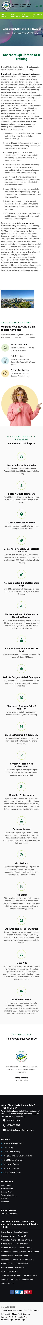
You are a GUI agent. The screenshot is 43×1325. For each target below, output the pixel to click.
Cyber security (3, 15)
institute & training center (21, 6)
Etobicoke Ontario (25, 1240)
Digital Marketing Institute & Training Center (20, 1310)
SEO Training (8, 1147)
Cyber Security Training (12, 1172)
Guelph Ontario (22, 1244)
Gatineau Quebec (7, 1244)
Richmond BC (20, 1267)
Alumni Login (20, 1320)
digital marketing (21, 4)
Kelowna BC (6, 1252)
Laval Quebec (33, 1252)
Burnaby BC (22, 1236)
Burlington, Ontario (8, 1236)
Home (7, 33)
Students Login (7, 1320)
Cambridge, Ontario (8, 1240)
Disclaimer (5, 1198)
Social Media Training (12, 1152)
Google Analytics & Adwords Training (18, 1156)
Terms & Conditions (8, 1195)
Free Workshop (25, 15)
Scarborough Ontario (31, 1275)
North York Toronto (27, 1260)
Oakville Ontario (7, 1264)
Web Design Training (11, 1164)
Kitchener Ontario (19, 1252)
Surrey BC (5, 1279)
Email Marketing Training (13, 1160)
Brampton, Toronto (21, 1232)
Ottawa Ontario (7, 1267)
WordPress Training (11, 1168)
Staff (11, 1317)
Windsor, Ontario (7, 1283)
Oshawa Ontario (22, 1264)
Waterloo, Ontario (28, 1279)
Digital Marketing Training (13, 1143)
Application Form (21, 1317)
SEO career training (8, 226)
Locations (5, 1202)
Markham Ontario (21, 1256)
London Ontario (7, 1256)
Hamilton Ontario (25, 1248)
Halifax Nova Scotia (8, 1248)
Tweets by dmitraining (9, 1214)
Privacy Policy (6, 1192)
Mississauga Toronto (9, 1260)
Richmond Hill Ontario (9, 1271)
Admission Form (7, 1185)
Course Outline (7, 1189)
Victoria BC (15, 1279)
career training (29, 74)
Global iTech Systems (21, 1314)
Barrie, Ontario (6, 1232)
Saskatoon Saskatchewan (11, 1275)
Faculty (4, 1317)
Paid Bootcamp (15, 15)
